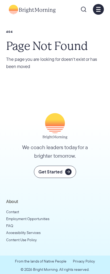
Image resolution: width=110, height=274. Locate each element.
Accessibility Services (23, 232)
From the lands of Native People (40, 261)
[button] (83, 9)
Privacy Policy (84, 261)
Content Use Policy (21, 239)
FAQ (9, 225)
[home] (31, 9)
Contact (12, 211)
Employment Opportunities (27, 218)
